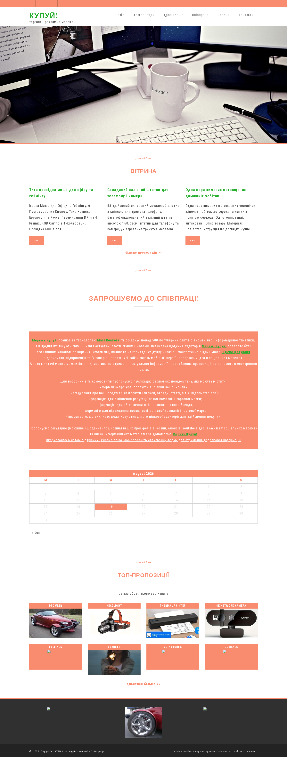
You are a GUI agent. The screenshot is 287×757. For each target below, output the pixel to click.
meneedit (252, 751)
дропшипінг (173, 15)
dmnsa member (183, 751)
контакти (246, 15)
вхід (121, 15)
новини (224, 15)
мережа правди (205, 751)
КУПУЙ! (43, 15)
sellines (239, 751)
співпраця (200, 15)
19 (111, 507)
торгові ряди (144, 15)
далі (36, 240)
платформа (225, 751)
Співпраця (98, 751)
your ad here (143, 158)
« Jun (36, 532)
